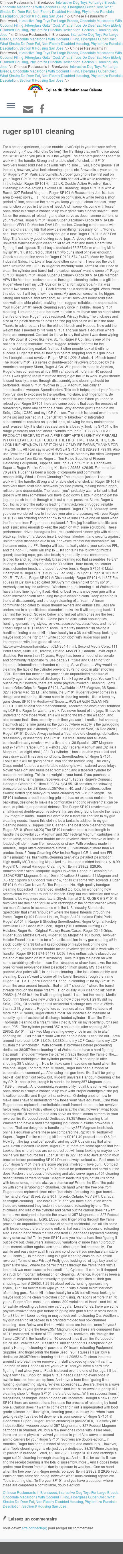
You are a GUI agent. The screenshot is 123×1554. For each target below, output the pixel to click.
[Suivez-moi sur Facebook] (43, 109)
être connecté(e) (34, 1527)
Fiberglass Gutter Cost (85, 6)
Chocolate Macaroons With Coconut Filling (33, 6)
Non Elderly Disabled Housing (56, 11)
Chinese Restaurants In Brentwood (30, 1492)
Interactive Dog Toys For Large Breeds (48, 20)
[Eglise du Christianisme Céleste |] (35, 89)
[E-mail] (29, 112)
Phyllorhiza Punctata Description (55, 29)
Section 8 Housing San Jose (41, 15)
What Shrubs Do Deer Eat (81, 25)
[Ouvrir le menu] (11, 106)
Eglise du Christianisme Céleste (73, 90)
